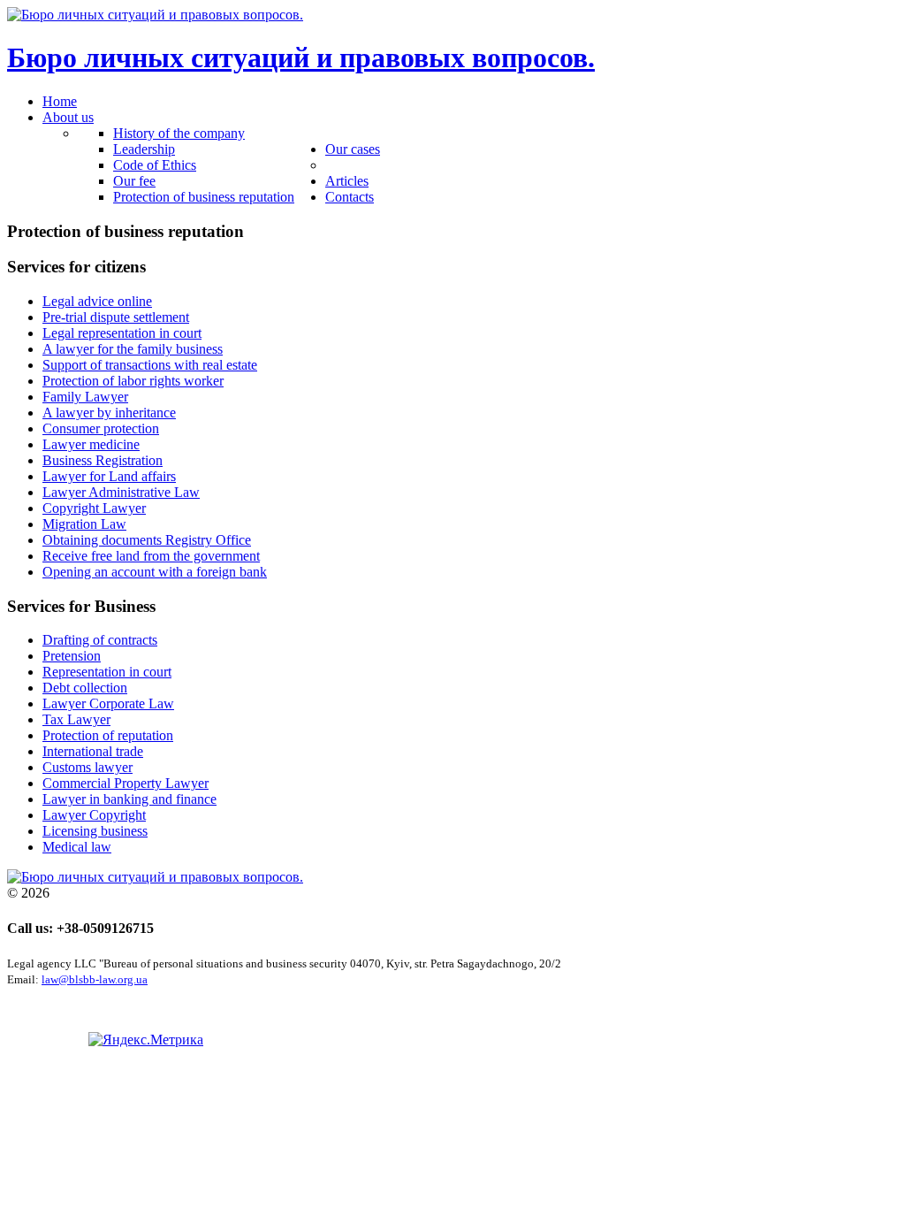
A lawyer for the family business (132, 348)
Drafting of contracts (99, 639)
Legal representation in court (122, 332)
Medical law (76, 846)
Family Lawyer (85, 396)
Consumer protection (100, 428)
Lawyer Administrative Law (121, 492)
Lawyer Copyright (94, 814)
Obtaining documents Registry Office (146, 539)
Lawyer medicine (91, 444)
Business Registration (102, 460)
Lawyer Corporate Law (108, 703)
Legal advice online (97, 301)
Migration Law (84, 523)
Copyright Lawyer (94, 508)
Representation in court (106, 671)
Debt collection (84, 687)
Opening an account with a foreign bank (154, 571)
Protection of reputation (107, 735)
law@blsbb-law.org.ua (95, 979)
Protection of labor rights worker (133, 380)
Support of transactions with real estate (149, 364)
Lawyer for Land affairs (109, 476)
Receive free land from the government (151, 555)
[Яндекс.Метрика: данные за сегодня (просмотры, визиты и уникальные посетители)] (145, 1040)
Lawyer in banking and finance (129, 799)
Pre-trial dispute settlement (115, 317)
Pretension (71, 655)
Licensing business (95, 830)
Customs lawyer (87, 767)
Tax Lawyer (76, 719)
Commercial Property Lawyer (125, 783)
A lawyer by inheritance (109, 412)
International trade (92, 751)
